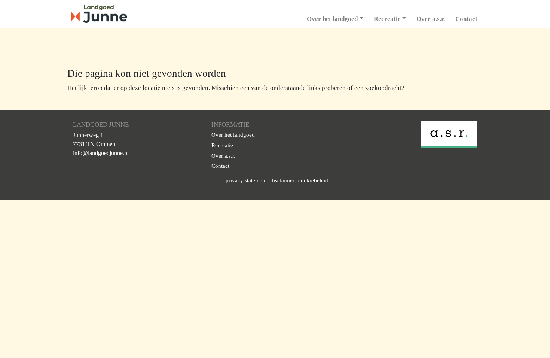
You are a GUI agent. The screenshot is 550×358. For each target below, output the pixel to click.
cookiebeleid (313, 180)
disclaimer (282, 180)
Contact (466, 18)
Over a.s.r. (430, 18)
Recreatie (387, 18)
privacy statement (246, 180)
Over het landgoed (332, 18)
